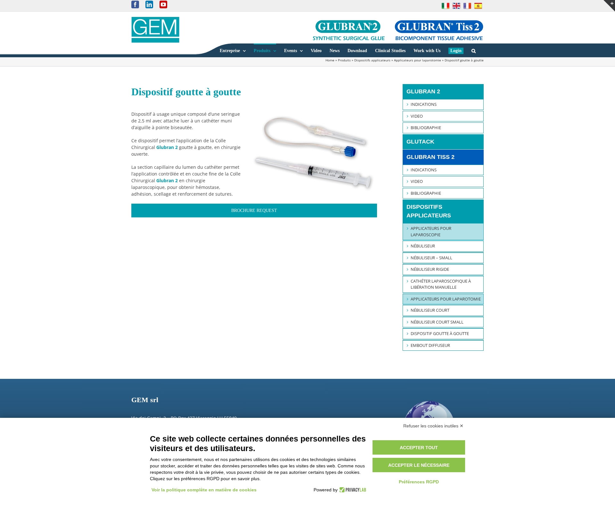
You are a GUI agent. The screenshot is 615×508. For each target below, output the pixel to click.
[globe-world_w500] (430, 396)
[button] (474, 50)
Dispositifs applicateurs (372, 60)
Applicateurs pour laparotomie (417, 60)
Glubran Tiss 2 (430, 157)
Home (329, 60)
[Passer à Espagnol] (478, 6)
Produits (344, 60)
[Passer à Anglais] (456, 6)
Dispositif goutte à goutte (440, 333)
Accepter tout (419, 447)
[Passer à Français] (467, 6)
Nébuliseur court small (437, 322)
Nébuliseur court (430, 310)
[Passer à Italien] (445, 6)
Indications (424, 104)
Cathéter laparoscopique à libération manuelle (441, 284)
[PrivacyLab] (352, 490)
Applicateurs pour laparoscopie (431, 231)
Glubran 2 (423, 91)
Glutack (420, 141)
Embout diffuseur (430, 345)
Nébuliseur (423, 246)
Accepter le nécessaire (418, 465)
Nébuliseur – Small (431, 258)
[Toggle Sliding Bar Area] (609, 6)
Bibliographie (426, 127)
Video (417, 116)
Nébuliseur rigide (430, 269)
